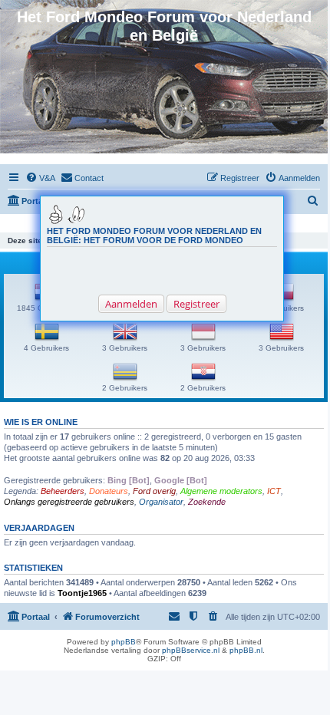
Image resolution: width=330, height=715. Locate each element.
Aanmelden (131, 304)
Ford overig (154, 491)
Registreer (196, 304)
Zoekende (207, 501)
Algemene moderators (221, 491)
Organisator (161, 501)
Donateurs (108, 491)
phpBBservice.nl (190, 650)
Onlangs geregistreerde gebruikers (69, 501)
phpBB (123, 642)
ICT (274, 491)
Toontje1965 (82, 593)
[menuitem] (40, 178)
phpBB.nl (245, 650)
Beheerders (62, 491)
